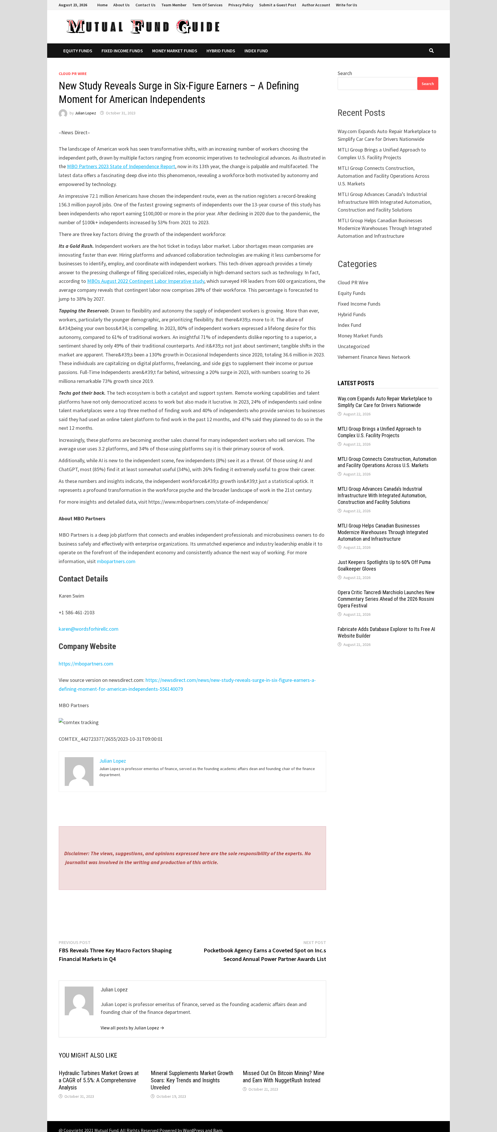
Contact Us (145, 4)
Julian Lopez (85, 113)
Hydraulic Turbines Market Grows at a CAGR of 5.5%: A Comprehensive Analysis (99, 1080)
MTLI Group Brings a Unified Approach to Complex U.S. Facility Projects (379, 432)
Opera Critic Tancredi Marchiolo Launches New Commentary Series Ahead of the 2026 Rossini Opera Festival (386, 599)
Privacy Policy (240, 4)
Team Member (173, 4)
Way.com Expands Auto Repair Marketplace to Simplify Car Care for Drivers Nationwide (385, 402)
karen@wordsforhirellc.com (88, 629)
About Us (121, 4)
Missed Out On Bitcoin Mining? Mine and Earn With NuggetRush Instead (283, 1077)
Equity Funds (77, 50)
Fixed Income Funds (122, 50)
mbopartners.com (116, 561)
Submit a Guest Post (277, 4)
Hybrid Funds (221, 50)
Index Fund (256, 50)
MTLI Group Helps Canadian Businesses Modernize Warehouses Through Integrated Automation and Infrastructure (385, 228)
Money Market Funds (174, 50)
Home (102, 4)
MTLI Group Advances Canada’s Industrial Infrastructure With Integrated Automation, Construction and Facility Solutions (384, 202)
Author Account (316, 4)
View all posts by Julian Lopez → (132, 1028)
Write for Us (346, 4)
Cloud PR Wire (73, 73)
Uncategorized (354, 346)
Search (345, 73)
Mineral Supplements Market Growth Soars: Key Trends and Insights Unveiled (192, 1080)
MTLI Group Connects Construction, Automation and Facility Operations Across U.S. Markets (383, 176)
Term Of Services (207, 4)
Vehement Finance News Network (374, 357)
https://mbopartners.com (86, 663)
